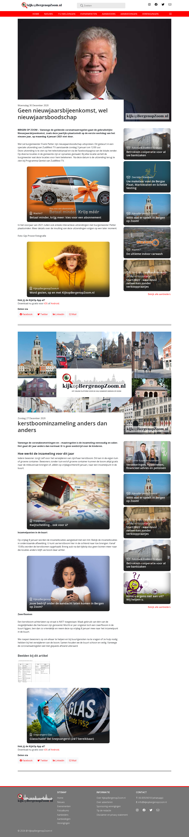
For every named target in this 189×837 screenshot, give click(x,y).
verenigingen (150, 13)
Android (55, 303)
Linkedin (59, 314)
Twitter (44, 314)
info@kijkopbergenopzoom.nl (152, 802)
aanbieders (109, 13)
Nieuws (61, 802)
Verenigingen (63, 823)
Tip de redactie (104, 810)
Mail (73, 314)
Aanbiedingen (63, 818)
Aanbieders (62, 814)
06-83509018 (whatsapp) (150, 797)
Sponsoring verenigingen (109, 806)
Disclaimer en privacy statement (112, 814)
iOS (46, 303)
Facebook (27, 314)
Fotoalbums (63, 810)
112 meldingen (66, 13)
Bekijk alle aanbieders (159, 294)
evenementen (88, 13)
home (36, 13)
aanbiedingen (129, 13)
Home (60, 797)
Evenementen (64, 806)
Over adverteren (105, 802)
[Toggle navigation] (170, 14)
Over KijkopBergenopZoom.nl (111, 797)
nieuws (48, 13)
